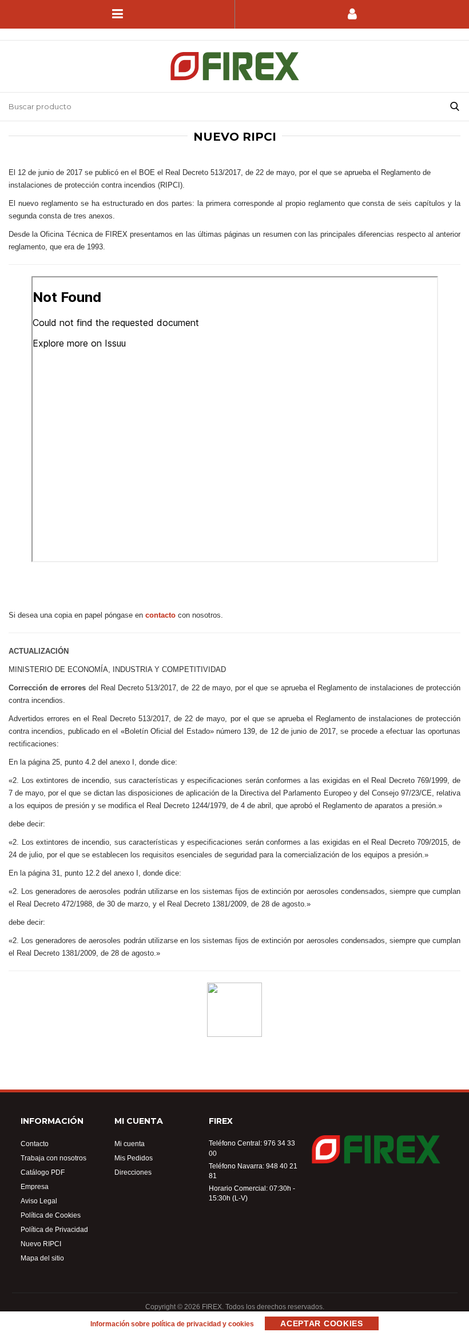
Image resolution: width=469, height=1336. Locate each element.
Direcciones (133, 1172)
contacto (160, 614)
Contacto (35, 1143)
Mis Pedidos (133, 1158)
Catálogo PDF (43, 1172)
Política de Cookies (51, 1215)
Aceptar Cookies (321, 1323)
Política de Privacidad (54, 1229)
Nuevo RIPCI (41, 1243)
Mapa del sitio (42, 1258)
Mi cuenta (129, 1143)
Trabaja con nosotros (53, 1158)
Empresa (35, 1186)
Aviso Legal (39, 1200)
